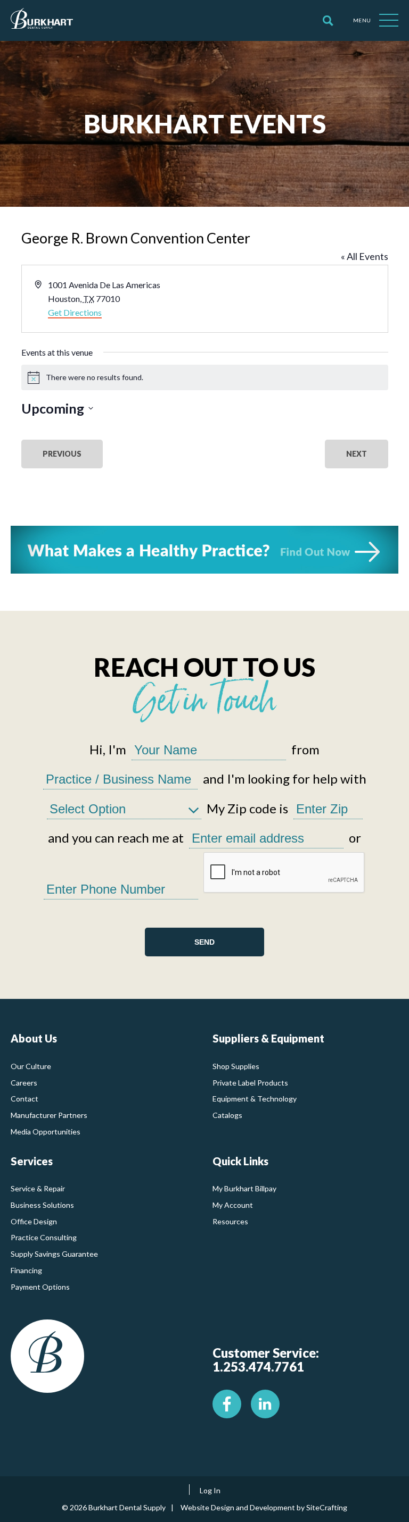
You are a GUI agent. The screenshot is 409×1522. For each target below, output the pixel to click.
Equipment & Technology (254, 1098)
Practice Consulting (44, 1237)
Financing (26, 1270)
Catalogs (227, 1115)
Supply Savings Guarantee (54, 1253)
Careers (24, 1082)
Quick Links (240, 1161)
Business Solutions (42, 1204)
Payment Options (40, 1286)
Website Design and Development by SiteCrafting (264, 1507)
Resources (230, 1221)
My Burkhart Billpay (244, 1188)
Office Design (34, 1221)
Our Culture (31, 1066)
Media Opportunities (45, 1131)
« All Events (364, 256)
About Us (34, 1038)
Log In (210, 1490)
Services (32, 1161)
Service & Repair (38, 1188)
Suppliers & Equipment (268, 1038)
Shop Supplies (235, 1066)
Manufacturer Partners (49, 1115)
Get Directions (75, 312)
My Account (232, 1204)
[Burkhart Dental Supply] (42, 20)
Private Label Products (250, 1082)
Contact (24, 1098)
